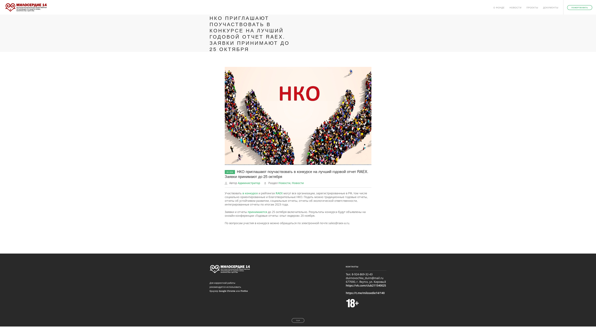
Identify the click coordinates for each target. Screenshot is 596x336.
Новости (516, 7)
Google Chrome (227, 290)
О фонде (499, 7)
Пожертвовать (579, 7)
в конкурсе (250, 193)
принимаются (257, 212)
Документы (550, 7)
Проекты (532, 7)
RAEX (279, 193)
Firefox (244, 290)
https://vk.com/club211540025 (366, 285)
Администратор (249, 183)
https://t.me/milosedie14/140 (365, 293)
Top (298, 320)
